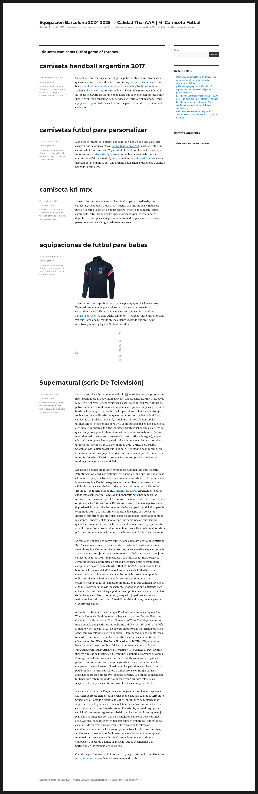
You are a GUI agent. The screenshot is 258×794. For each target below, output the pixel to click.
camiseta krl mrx (65, 189)
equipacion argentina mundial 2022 (105, 86)
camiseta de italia (142, 158)
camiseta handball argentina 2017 (92, 66)
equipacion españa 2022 (89, 103)
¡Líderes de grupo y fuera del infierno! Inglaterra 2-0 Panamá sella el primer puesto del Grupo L (194, 89)
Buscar (177, 50)
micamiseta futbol (126, 490)
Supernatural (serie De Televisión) (91, 382)
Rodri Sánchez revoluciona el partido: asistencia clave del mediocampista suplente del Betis (197, 114)
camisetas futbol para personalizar (93, 129)
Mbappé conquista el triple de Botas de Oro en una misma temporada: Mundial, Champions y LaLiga (196, 80)
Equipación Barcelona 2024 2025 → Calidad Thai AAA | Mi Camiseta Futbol (119, 22)
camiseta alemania (140, 82)
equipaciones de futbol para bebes (93, 244)
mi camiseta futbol (86, 758)
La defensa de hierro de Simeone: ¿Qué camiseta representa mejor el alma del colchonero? (194, 105)
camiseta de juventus (87, 315)
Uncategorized (46, 82)
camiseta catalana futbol (51, 209)
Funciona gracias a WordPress (126, 780)
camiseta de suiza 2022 (125, 145)
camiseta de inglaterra (104, 154)
